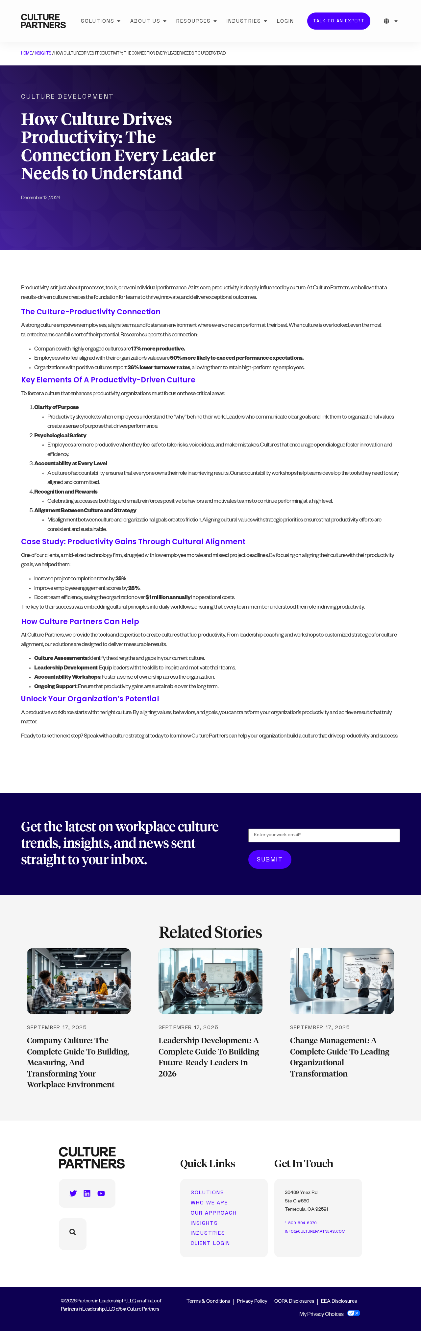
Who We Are (209, 1202)
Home (26, 53)
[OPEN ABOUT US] (164, 21)
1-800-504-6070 (301, 1222)
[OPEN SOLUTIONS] (118, 21)
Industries (208, 1233)
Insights (43, 53)
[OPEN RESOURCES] (215, 21)
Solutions (207, 1192)
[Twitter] (73, 1193)
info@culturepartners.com (315, 1231)
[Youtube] (101, 1193)
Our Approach (214, 1213)
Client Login (210, 1243)
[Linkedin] (87, 1193)
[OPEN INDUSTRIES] (265, 21)
